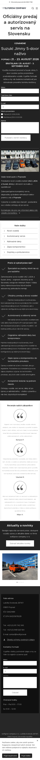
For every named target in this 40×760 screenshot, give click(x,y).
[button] (32, 8)
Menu (37, 8)
